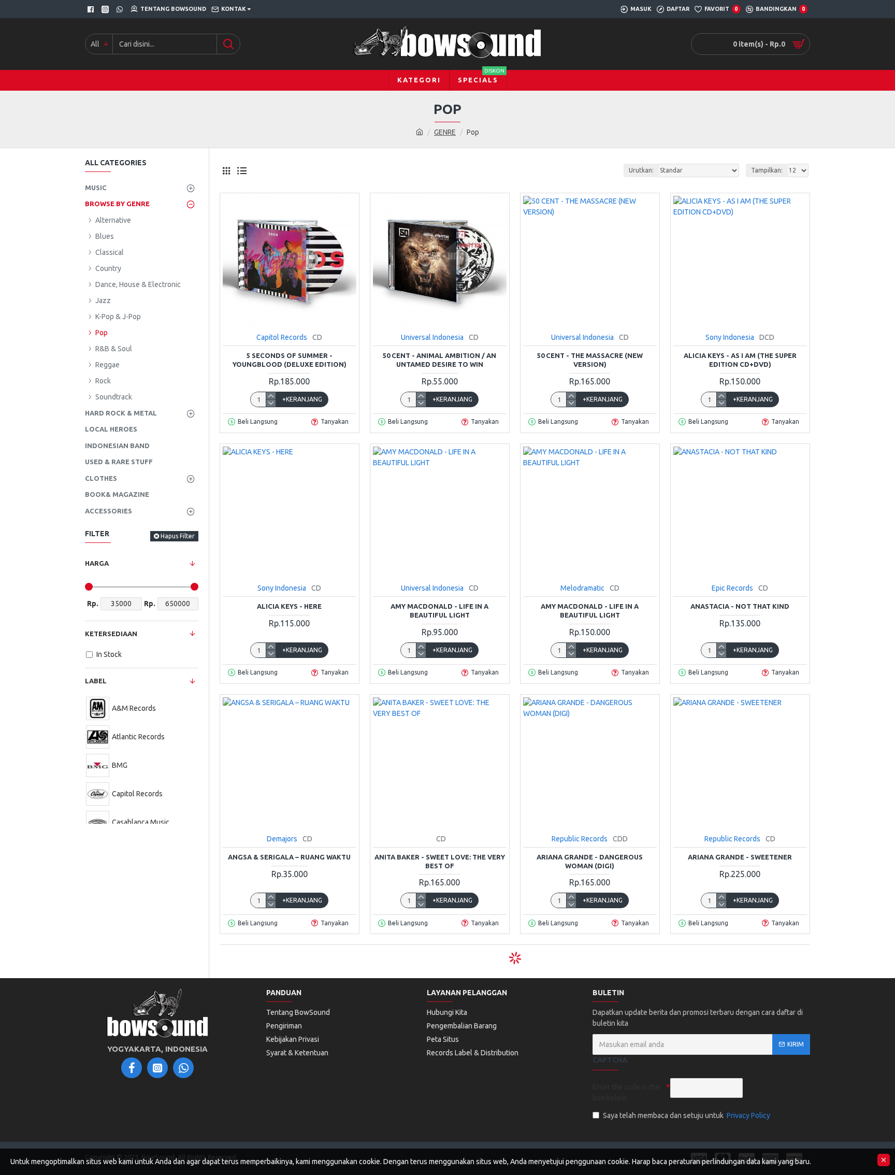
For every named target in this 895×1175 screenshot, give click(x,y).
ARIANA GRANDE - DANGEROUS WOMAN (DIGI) (590, 861)
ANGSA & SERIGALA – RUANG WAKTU (289, 857)
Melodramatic (582, 588)
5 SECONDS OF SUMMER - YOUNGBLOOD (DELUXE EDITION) (290, 360)
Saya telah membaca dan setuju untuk (686, 1115)
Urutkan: (641, 170)
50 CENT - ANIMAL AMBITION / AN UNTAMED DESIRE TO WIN (439, 360)
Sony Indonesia (729, 337)
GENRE (445, 132)
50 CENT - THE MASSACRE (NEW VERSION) (590, 360)
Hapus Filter (178, 536)
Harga (97, 563)
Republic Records (580, 839)
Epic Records (732, 588)
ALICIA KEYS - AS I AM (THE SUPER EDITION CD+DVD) (740, 360)
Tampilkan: (767, 170)
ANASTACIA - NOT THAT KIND (739, 606)
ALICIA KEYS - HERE (289, 606)
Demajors (282, 839)
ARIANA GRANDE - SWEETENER (740, 857)
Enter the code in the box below (626, 1092)
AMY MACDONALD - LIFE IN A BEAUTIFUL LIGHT (439, 611)
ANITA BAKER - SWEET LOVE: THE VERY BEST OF (439, 861)
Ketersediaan (111, 633)
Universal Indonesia (432, 337)
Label (96, 680)
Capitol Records (281, 337)
